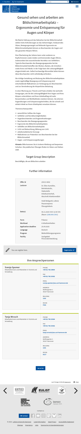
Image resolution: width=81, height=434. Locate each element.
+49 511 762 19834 (49, 270)
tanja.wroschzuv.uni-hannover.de (55, 332)
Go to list (41, 368)
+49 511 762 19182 (49, 276)
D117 (44, 354)
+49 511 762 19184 (49, 319)
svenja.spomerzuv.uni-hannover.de (55, 283)
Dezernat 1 (68, 382)
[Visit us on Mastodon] (49, 415)
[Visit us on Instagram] (43, 415)
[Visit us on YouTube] (38, 415)
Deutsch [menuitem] (76, 2)
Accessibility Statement (66, 422)
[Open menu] (77, 8)
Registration (68, 250)
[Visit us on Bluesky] (54, 415)
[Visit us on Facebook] (33, 415)
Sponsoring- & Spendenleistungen (52, 425)
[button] (5, 391)
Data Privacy (52, 422)
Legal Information (40, 422)
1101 (44, 298)
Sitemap (20, 425)
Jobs (36, 425)
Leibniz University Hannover (22, 422)
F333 (44, 305)
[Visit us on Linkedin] (59, 415)
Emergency (29, 425)
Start (68, 2)
